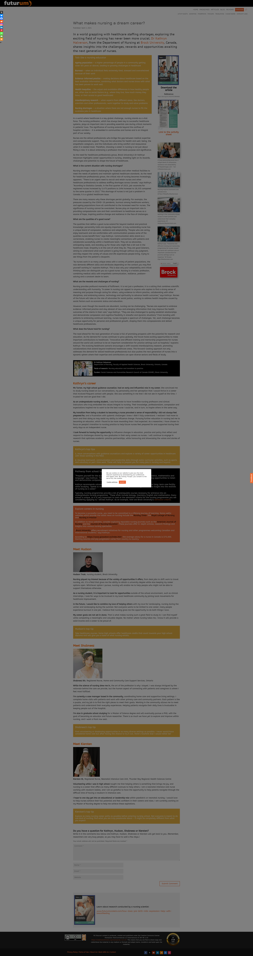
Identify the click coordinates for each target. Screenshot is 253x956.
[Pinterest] (1, 30)
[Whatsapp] (1, 33)
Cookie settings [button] (112, 482)
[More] (1, 39)
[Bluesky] (1, 15)
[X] (1, 12)
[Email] (1, 36)
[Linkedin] (1, 27)
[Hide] (1, 42)
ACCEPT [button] (122, 482)
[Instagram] (1, 24)
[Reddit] (1, 21)
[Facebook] (1, 18)
